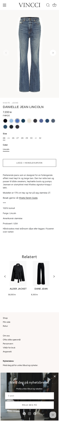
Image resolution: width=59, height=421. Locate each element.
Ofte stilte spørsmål (11, 339)
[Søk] (48, 5)
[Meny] (4, 5)
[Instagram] (29, 413)
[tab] (29, 203)
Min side (6, 322)
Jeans (15, 103)
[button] (6, 53)
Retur (5, 326)
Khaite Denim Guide (28, 198)
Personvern (8, 343)
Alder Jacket (18, 288)
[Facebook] (24, 413)
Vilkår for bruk (9, 347)
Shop (5, 318)
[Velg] (55, 376)
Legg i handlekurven (29, 163)
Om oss (6, 335)
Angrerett (7, 351)
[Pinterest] (34, 413)
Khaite (6, 103)
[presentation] (5, 276)
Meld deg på (29, 405)
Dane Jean (41, 288)
